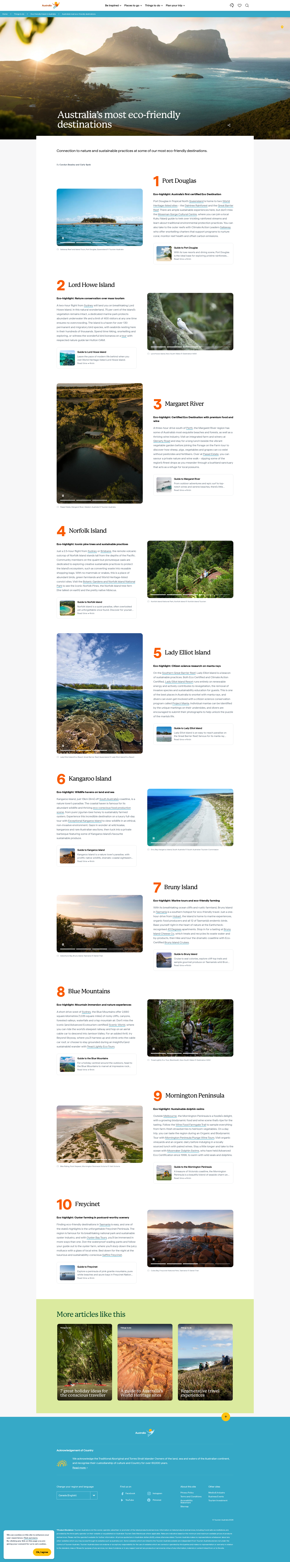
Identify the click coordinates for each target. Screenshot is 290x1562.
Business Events (216, 1496)
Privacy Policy (187, 1493)
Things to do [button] (152, 5)
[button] (63, 238)
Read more (79, 1467)
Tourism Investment (217, 1500)
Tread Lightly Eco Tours (100, 1046)
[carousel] (100, 217)
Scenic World (117, 1024)
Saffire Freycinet (112, 1254)
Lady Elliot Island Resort (179, 681)
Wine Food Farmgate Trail (191, 1124)
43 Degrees (174, 929)
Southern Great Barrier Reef (178, 672)
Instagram (157, 1493)
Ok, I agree (42, 1552)
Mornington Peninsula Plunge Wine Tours (189, 1137)
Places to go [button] (131, 5)
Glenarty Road (161, 440)
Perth (189, 427)
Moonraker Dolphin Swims (183, 1150)
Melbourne (170, 1115)
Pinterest (157, 1500)
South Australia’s (109, 799)
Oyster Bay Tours (97, 1237)
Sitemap (184, 1506)
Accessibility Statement (186, 1501)
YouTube (130, 1500)
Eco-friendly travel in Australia (43, 14)
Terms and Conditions (190, 1496)
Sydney (88, 305)
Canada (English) (67, 1495)
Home (5, 14)
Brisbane (106, 551)
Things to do (19, 14)
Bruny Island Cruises (176, 942)
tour (124, 335)
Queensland (196, 201)
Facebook (130, 1493)
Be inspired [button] (112, 5)
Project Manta (180, 703)
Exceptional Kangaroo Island (85, 820)
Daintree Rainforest (196, 205)
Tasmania (161, 911)
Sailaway (225, 227)
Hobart (177, 916)
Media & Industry (216, 1493)
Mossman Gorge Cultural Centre (177, 214)
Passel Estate (211, 454)
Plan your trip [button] (174, 5)
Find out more (30, 1538)
